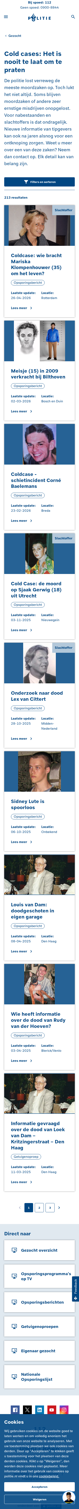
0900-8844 (49, 7)
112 (48, 2)
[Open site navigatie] (5, 17)
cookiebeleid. (49, 1476)
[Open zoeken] (73, 17)
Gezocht (14, 36)
